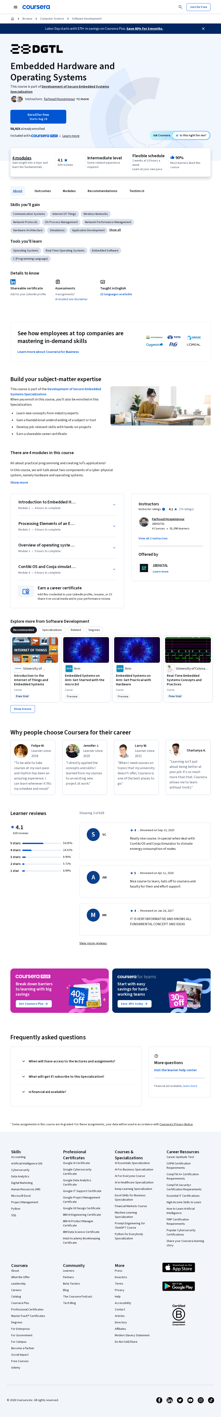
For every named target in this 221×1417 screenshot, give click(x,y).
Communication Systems (29, 214)
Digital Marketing (22, 1183)
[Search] (180, 7)
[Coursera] (36, 7)
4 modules (21, 158)
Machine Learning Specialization (126, 1215)
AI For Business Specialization (134, 1169)
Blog (66, 1290)
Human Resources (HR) (25, 1189)
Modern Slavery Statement (132, 1335)
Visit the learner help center (175, 1070)
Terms (119, 1284)
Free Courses (20, 1361)
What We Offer (20, 1277)
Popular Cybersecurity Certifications (181, 1232)
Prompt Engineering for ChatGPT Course (130, 1225)
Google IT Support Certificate (82, 1191)
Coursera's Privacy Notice (176, 1124)
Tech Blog (69, 1303)
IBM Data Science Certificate (81, 1232)
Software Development (87, 19)
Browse (27, 19)
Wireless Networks (96, 214)
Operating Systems (25, 250)
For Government (21, 1335)
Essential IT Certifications (183, 1196)
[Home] (12, 19)
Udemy (15, 1368)
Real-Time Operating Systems (65, 250)
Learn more (70, 135)
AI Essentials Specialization (132, 1163)
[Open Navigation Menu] (15, 7)
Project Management (24, 1202)
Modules (69, 191)
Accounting (18, 1157)
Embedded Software (105, 250)
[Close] (203, 29)
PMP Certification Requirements (178, 1221)
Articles (120, 1316)
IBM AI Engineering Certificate (82, 1215)
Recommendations (102, 191)
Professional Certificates (27, 1309)
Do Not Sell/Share (126, 1342)
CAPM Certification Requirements (179, 1165)
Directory (121, 1322)
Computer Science (52, 19)
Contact (120, 1309)
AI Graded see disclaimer (71, 299)
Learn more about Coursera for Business (48, 351)
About (17, 191)
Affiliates (120, 1329)
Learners (68, 1271)
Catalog (16, 1296)
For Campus (19, 1342)
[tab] (23, 630)
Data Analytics (20, 1176)
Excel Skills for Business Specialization (130, 1197)
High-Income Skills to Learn (184, 1202)
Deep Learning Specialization (133, 1189)
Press (118, 1271)
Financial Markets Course (131, 1206)
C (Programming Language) (30, 259)
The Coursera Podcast (77, 1296)
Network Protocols (25, 222)
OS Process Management (61, 222)
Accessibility (123, 1303)
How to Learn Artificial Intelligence (181, 1211)
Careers (16, 1290)
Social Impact (19, 1355)
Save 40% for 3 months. (144, 28)
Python (15, 1209)
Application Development (88, 230)
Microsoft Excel (21, 1196)
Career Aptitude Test (180, 1157)
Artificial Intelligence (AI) (26, 1163)
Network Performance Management (108, 222)
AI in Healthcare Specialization (134, 1182)
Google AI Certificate (76, 1163)
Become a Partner (22, 1348)
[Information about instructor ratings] (163, 509)
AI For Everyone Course (130, 1176)
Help (118, 1296)
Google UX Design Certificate (81, 1208)
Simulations (57, 230)
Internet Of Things (64, 214)
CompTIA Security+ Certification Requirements (184, 1187)
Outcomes (43, 191)
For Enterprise (20, 1329)
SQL (13, 1215)
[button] (82, 99)
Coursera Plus (20, 1303)
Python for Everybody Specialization (129, 1236)
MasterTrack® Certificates (28, 1316)
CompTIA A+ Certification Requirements (183, 1176)
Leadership (18, 1284)
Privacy (119, 1290)
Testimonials (139, 191)
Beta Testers (71, 1284)
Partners (68, 1277)
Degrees (16, 1322)
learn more (190, 1086)
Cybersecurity (20, 1170)
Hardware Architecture (28, 230)
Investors (121, 1277)
